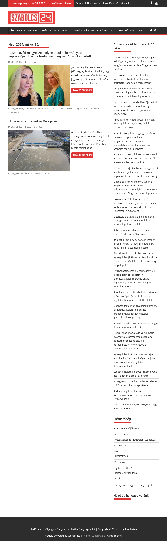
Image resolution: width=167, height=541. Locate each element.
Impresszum (120, 445)
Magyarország (17, 108)
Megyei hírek (17, 173)
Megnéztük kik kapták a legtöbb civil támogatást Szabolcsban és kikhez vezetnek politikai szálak (134, 220)
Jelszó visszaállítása (126, 472)
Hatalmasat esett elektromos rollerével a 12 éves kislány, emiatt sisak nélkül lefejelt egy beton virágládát (135, 158)
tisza (30, 173)
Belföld (78, 30)
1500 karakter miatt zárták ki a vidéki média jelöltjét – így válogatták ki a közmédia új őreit (134, 123)
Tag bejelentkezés (123, 468)
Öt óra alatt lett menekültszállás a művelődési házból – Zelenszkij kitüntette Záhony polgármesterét (132, 78)
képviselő (70, 108)
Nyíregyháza (49, 30)
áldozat (33, 108)
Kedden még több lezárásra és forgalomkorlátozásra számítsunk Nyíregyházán (132, 394)
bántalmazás (43, 108)
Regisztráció (122, 455)
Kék (113, 30)
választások (13, 112)
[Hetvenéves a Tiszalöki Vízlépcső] (39, 132)
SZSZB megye (65, 30)
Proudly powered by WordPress (62, 535)
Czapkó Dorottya (34, 126)
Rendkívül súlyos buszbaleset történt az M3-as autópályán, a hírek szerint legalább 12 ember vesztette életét (136, 296)
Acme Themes (115, 535)
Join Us (117, 451)
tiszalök (37, 173)
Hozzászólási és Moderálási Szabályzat (135, 439)
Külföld (104, 30)
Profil (118, 478)
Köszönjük (119, 462)
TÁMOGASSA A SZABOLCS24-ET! (24, 30)
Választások (91, 30)
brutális (54, 108)
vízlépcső (46, 173)
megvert (79, 108)
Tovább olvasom (82, 90)
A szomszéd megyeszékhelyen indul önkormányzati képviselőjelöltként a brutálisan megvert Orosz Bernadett (49, 54)
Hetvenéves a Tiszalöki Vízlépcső (32, 121)
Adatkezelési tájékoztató (127, 428)
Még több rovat (133, 30)
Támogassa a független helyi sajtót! (133, 485)
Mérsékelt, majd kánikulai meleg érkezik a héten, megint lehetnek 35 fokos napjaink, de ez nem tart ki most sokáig (136, 172)
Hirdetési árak (121, 434)
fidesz (61, 108)
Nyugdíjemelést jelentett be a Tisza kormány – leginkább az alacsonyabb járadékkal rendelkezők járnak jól (134, 92)
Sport (120, 30)
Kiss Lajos (31, 62)
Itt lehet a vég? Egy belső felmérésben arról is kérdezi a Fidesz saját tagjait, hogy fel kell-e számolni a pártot (134, 243)
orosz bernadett (91, 108)
